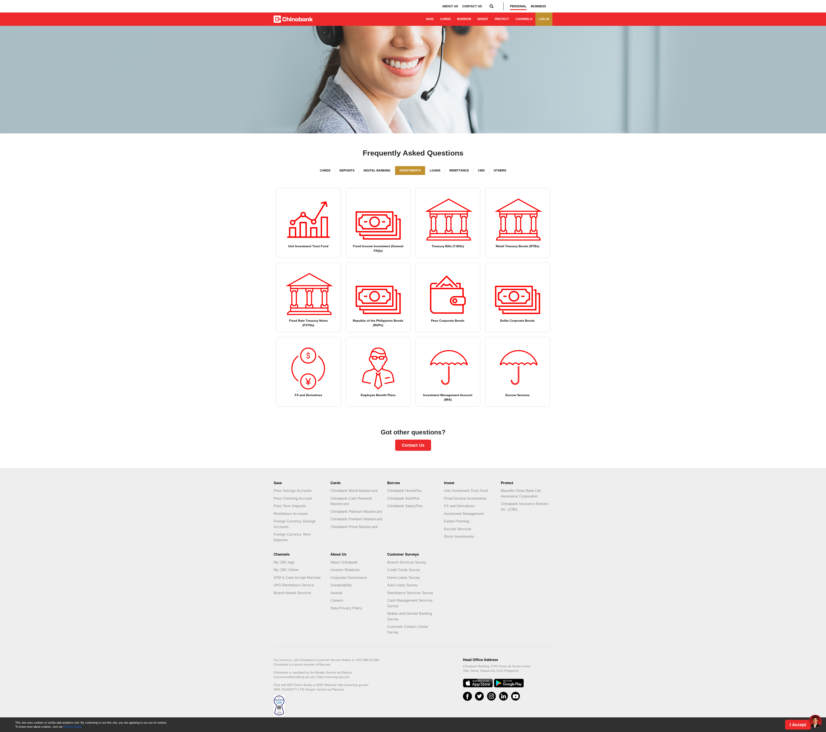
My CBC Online (286, 570)
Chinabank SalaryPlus (405, 506)
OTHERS (500, 170)
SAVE (430, 19)
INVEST (483, 19)
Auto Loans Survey (402, 585)
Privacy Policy (72, 726)
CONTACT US (472, 6)
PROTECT (502, 19)
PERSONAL (518, 6)
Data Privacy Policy (346, 608)
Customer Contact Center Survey (407, 629)
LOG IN (544, 19)
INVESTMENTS (410, 170)
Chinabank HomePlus (404, 491)
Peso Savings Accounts (293, 491)
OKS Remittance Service (294, 585)
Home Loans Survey (403, 578)
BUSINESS (538, 6)
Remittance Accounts (291, 514)
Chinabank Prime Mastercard (353, 527)
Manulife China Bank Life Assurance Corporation (521, 493)
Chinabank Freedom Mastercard (356, 519)
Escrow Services (457, 529)
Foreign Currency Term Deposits (292, 537)
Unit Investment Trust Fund (466, 491)
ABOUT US (450, 6)
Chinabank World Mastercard (353, 491)
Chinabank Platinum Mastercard (356, 512)
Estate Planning (456, 521)
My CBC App (284, 562)
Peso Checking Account (293, 498)
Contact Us (413, 445)
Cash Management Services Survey (410, 603)
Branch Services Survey (406, 562)
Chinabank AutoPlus (403, 498)
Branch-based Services (292, 593)
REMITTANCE (459, 170)
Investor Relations (345, 570)
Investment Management (464, 514)
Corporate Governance (348, 578)
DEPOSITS (346, 170)
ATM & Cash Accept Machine (297, 578)
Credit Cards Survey (403, 570)
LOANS (435, 170)
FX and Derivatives (459, 506)
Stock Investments (459, 536)
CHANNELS (524, 19)
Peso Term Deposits (290, 506)
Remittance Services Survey (410, 593)
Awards (336, 593)
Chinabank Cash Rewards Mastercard (351, 501)
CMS (481, 170)
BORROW (464, 19)
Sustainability (341, 585)
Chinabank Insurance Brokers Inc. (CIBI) (525, 506)
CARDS (445, 19)
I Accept (798, 724)
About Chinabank (344, 562)
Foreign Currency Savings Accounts (295, 524)
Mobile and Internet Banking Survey (409, 616)
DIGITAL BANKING (377, 170)
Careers (336, 600)
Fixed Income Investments (465, 498)
